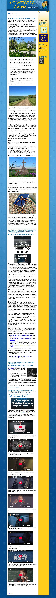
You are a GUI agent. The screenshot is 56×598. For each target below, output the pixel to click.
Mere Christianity (11, 368)
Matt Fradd (20, 231)
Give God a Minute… (42, 51)
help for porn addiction (22, 230)
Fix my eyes (14, 391)
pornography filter (20, 232)
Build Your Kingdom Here (18, 390)
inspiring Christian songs (32, 391)
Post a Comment (12, 387)
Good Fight (24, 391)
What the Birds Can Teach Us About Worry (21, 18)
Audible (9, 369)
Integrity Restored (11, 231)
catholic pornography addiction (29, 229)
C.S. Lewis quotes (29, 362)
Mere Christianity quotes (16, 363)
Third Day (17, 392)
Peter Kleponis (28, 231)
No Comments (17, 387)
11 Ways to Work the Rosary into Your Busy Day (17, 357)
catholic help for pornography (19, 229)
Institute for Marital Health (14, 337)
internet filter (16, 231)
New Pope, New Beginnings (43, 45)
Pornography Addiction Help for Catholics (21, 234)
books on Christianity (19, 362)
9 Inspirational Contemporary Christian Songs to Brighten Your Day (20, 395)
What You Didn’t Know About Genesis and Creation (43, 48)
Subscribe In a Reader (43, 20)
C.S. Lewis (24, 362)
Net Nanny (23, 231)
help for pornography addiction (31, 230)
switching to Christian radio (25, 412)
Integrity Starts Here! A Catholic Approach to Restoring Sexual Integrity (21, 335)
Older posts (10, 593)
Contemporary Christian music (27, 390)
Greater (27, 391)
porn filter (31, 231)
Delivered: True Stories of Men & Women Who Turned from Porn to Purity (21, 338)
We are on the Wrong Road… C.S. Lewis (20, 365)
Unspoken (24, 392)
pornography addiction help (12, 232)
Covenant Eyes (16, 230)
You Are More (28, 392)
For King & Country (19, 391)
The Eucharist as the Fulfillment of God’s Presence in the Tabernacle (43, 47)
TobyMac (21, 392)
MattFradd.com (12, 340)
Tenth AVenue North (13, 392)
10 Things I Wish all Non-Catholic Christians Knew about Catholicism (21, 356)
